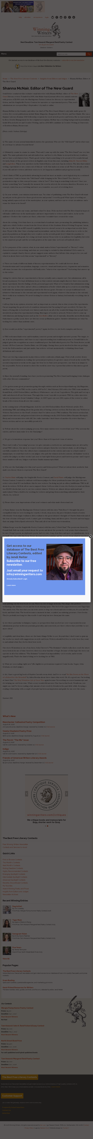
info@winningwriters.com (24, 574)
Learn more (11, 585)
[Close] (90, 536)
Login (25, 579)
